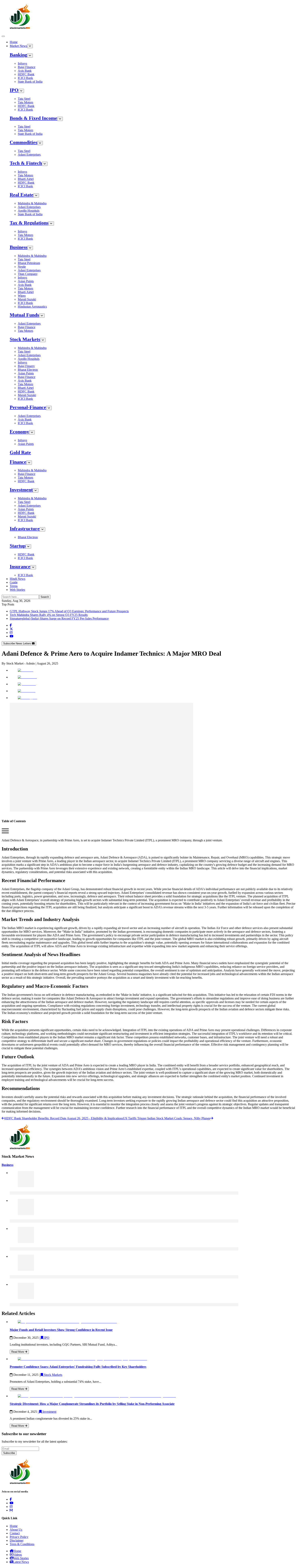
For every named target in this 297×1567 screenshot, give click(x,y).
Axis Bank (25, 70)
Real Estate (21, 194)
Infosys (22, 63)
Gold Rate (20, 452)
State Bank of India (30, 81)
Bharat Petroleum (29, 263)
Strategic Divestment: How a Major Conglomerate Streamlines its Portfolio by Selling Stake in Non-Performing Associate (92, 1404)
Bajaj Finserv (26, 366)
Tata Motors (25, 102)
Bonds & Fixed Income (33, 118)
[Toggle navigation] (3, 36)
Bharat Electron (28, 369)
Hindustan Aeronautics (32, 306)
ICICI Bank (25, 78)
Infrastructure (25, 528)
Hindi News (17, 578)
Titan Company (28, 274)
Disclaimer (16, 1540)
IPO (14, 90)
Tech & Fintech (26, 163)
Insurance (20, 566)
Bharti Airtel (26, 179)
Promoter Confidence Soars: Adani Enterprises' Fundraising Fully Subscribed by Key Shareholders (78, 1366)
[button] (5, 833)
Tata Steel (24, 98)
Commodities (23, 142)
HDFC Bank (26, 74)
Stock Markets (25, 339)
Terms (14, 586)
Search (45, 596)
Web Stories (17, 589)
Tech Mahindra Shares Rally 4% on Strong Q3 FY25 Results (49, 615)
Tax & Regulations (29, 222)
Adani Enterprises (29, 154)
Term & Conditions (22, 1544)
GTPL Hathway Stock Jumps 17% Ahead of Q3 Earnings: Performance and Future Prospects (69, 611)
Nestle (22, 266)
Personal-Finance (28, 407)
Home (14, 42)
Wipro (22, 295)
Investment (21, 489)
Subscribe (9, 1452)
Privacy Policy (19, 1537)
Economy (19, 431)
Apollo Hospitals (28, 210)
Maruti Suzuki (27, 299)
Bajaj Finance (26, 67)
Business (18, 247)
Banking (18, 54)
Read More (18, 1351)
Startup (17, 545)
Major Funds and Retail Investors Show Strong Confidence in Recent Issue (61, 1330)
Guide (14, 582)
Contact (15, 1533)
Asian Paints (26, 281)
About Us (16, 1529)
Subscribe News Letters (17, 643)
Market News (18, 46)
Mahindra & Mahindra (32, 203)
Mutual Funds (24, 315)
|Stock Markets (50, 1374)
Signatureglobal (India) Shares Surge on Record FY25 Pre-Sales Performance (59, 618)
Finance (18, 462)
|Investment (47, 1411)
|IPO (44, 1337)
